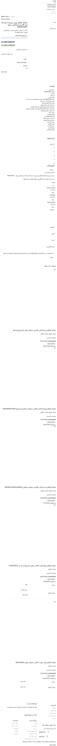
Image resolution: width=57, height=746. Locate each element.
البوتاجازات (15, 728)
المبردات (54, 718)
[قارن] (54, 484)
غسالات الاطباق (5, 16)
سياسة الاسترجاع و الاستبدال (30, 738)
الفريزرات (16, 733)
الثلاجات (16, 731)
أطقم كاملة (53, 710)
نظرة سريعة (50, 484)
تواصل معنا (34, 726)
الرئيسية (13, 16)
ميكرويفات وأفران (52, 715)
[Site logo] (49, 2)
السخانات (54, 708)
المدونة (35, 723)
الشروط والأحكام (33, 736)
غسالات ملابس (15, 723)
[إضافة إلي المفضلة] (46, 484)
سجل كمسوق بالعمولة (32, 731)
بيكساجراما (19, 741)
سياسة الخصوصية (33, 733)
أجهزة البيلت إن (52, 713)
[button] (51, 500)
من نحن (35, 728)
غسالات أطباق (15, 726)
